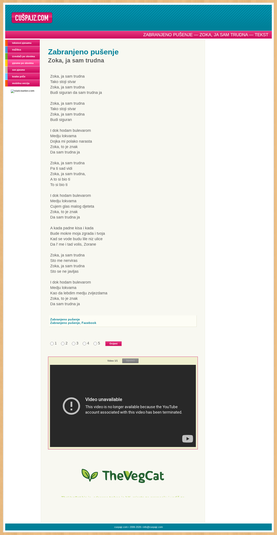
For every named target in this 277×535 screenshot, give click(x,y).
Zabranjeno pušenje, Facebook (73, 323)
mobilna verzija (20, 83)
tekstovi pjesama (21, 43)
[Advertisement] (164, 17)
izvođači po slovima (23, 56)
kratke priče (18, 76)
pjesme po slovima (23, 63)
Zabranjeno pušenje (83, 51)
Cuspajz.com (32, 17)
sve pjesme (18, 70)
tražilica (16, 49)
